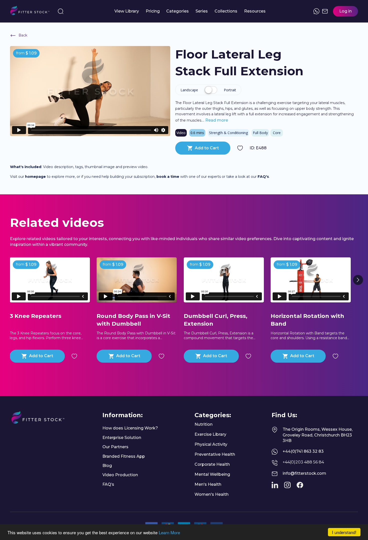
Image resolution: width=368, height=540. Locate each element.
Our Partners (115, 446)
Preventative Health (215, 454)
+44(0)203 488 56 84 (303, 462)
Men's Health (208, 484)
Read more (216, 120)
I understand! (344, 532)
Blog (107, 465)
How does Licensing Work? (130, 428)
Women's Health (212, 494)
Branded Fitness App (123, 456)
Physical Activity (211, 444)
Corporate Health (212, 464)
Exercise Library (210, 434)
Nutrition (204, 424)
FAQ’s (108, 484)
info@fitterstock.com (304, 473)
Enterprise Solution (121, 437)
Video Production (120, 474)
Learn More (169, 532)
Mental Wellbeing (212, 474)
